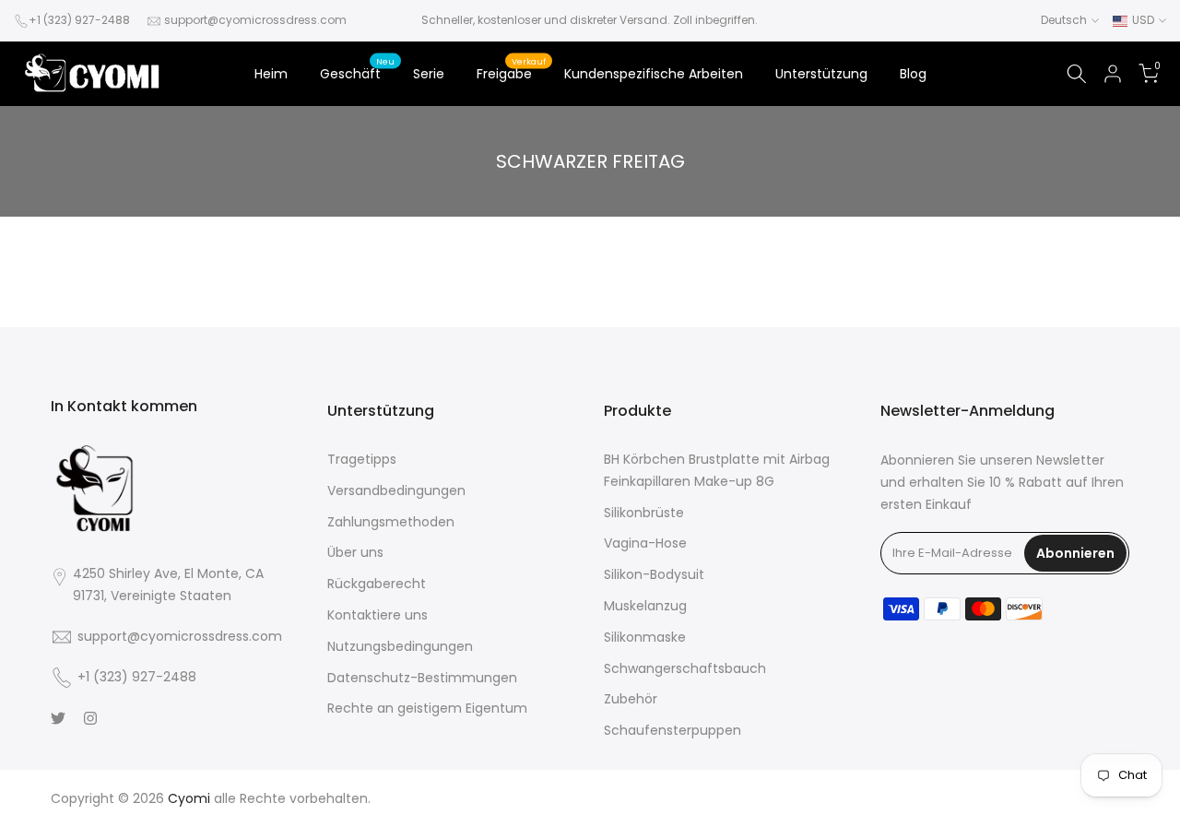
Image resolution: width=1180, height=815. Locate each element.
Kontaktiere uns (377, 615)
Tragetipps (361, 459)
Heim (271, 74)
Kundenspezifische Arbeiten (653, 74)
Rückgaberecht (376, 583)
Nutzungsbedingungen (400, 646)
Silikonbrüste (644, 512)
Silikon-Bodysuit (654, 574)
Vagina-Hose (645, 543)
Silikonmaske (645, 637)
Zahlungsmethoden (390, 522)
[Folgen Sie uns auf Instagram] (90, 718)
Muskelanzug (645, 605)
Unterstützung (821, 74)
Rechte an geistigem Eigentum (427, 708)
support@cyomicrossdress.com (255, 20)
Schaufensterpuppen (672, 730)
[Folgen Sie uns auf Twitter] (58, 718)
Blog (913, 74)
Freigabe (512, 73)
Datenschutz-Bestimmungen (422, 677)
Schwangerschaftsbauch (685, 668)
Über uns (355, 552)
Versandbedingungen (396, 490)
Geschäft (357, 73)
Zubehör (630, 699)
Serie (428, 74)
